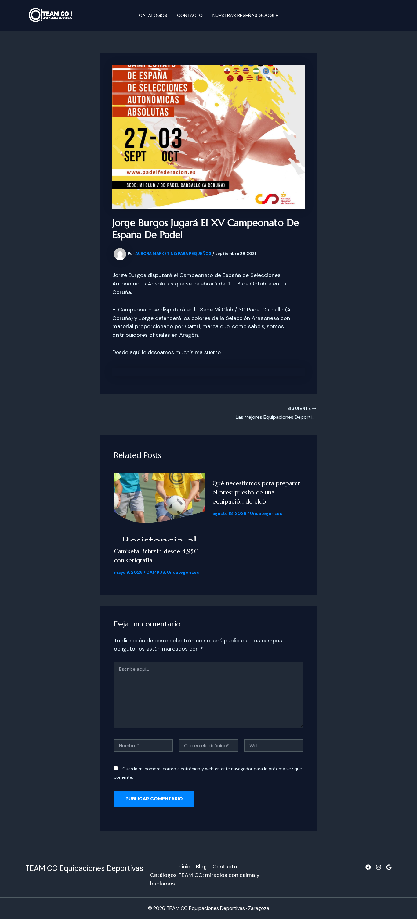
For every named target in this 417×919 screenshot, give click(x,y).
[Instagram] (378, 867)
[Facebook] (368, 867)
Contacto (190, 15)
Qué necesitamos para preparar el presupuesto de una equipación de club (256, 492)
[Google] (389, 867)
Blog (201, 866)
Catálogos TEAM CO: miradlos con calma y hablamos (204, 879)
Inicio (183, 866)
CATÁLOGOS (153, 15)
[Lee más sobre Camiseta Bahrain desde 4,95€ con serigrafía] (159, 507)
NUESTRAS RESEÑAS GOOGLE (245, 15)
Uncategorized (183, 572)
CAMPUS (155, 572)
